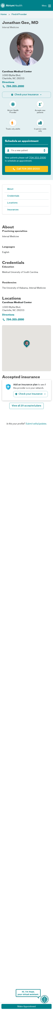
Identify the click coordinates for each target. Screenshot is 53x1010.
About (10, 189)
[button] (26, 344)
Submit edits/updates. (36, 424)
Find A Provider (19, 14)
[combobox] (26, 150)
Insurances (13, 210)
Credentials (13, 196)
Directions (8, 82)
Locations (12, 203)
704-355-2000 (15, 86)
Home (4, 14)
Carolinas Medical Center (17, 72)
